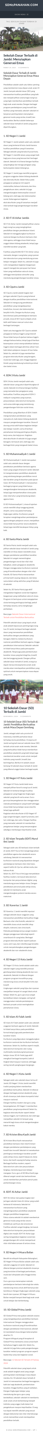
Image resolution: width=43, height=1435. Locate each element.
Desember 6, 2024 (10, 716)
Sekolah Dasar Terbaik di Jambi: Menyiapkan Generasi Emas (20, 59)
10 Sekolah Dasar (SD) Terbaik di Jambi (18, 710)
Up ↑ (35, 1430)
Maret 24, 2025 (9, 67)
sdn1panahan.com (21, 5)
